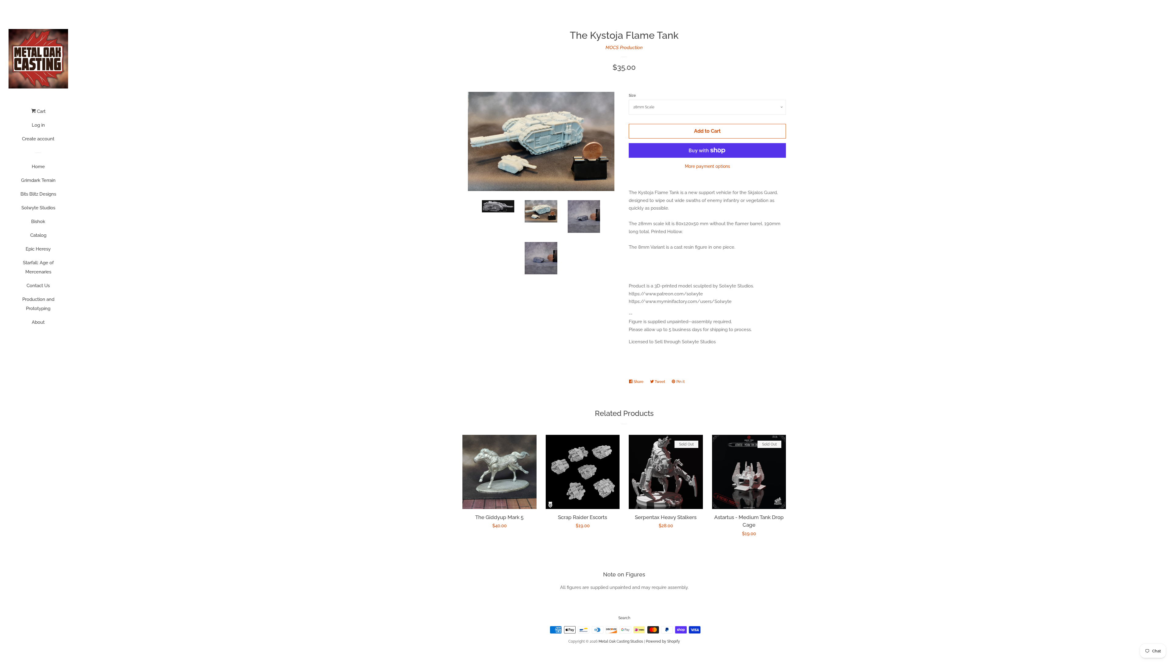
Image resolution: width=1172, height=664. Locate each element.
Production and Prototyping (38, 304)
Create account (38, 139)
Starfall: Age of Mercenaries (38, 267)
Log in (38, 125)
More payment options (707, 166)
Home (38, 166)
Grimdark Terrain (38, 180)
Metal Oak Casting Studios (621, 641)
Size (632, 95)
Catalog (38, 235)
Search (624, 618)
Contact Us (38, 285)
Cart (40, 111)
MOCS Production (624, 47)
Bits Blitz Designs (38, 194)
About (38, 322)
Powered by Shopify (663, 641)
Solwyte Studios (38, 208)
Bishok (38, 221)
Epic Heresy (38, 249)
